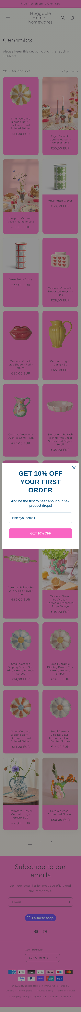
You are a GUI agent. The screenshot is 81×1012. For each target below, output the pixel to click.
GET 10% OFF (40, 533)
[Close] (74, 467)
